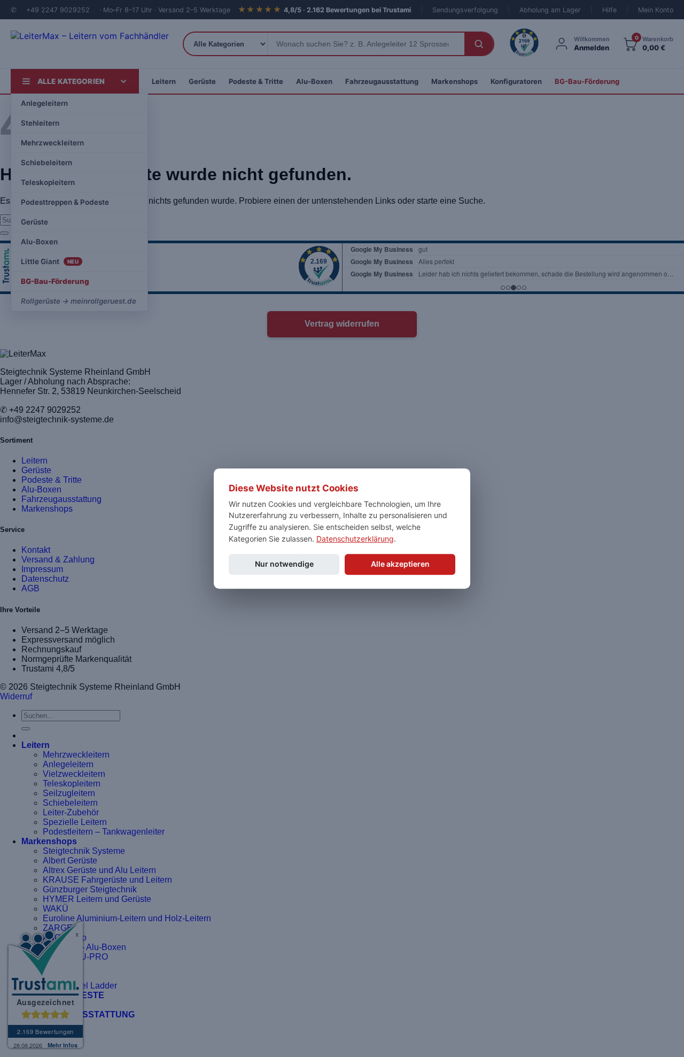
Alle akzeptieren (400, 564)
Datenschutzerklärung (355, 538)
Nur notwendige (284, 564)
